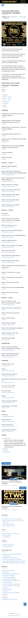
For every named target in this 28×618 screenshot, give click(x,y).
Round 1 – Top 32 (7, 98)
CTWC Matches (6, 537)
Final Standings (6, 452)
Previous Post (7, 463)
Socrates (17, 613)
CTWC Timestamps (22, 16)
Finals (4, 105)
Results (4, 106)
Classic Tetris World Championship (11, 533)
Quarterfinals (6, 101)
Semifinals (5, 103)
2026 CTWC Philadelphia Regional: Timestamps (14, 561)
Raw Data (5, 450)
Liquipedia (5, 448)
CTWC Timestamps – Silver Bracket (11, 585)
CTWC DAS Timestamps (8, 575)
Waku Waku (5, 597)
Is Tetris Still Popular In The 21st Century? (12, 518)
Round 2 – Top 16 (7, 99)
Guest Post (5, 591)
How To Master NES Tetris (9, 525)
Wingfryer (15, 16)
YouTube (4, 91)
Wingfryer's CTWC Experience (10, 599)
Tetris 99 (5, 596)
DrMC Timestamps (7, 589)
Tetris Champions (7, 535)
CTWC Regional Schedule (9, 577)
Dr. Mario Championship (8, 544)
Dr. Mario (5, 587)
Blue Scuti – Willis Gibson (9, 570)
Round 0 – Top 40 (7, 96)
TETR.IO (5, 594)
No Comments (6, 18)
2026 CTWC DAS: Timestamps (10, 557)
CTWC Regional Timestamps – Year (11, 580)
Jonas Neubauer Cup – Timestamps (11, 592)
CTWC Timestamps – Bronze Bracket (11, 584)
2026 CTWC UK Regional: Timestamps (12, 559)
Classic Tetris (6, 572)
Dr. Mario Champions (8, 546)
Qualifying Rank (6, 438)
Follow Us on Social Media (14, 615)
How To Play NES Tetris (8, 524)
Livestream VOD (5, 168)
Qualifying (5, 94)
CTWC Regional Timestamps (9, 579)
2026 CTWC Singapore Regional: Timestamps (13, 562)
